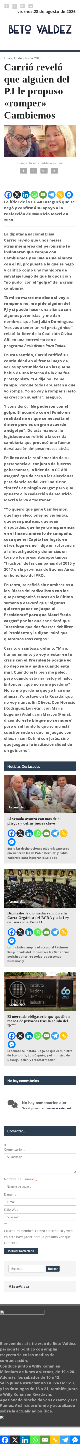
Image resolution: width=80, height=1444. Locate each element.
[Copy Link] (60, 195)
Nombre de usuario (20, 1180)
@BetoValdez (18, 1286)
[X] (17, 195)
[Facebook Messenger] (69, 195)
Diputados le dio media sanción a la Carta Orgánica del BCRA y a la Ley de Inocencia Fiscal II (38, 917)
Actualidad (17, 807)
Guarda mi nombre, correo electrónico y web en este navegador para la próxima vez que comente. (38, 1237)
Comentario (14, 1150)
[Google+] (43, 171)
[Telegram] (52, 195)
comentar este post (58, 1108)
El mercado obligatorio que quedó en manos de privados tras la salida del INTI (38, 1021)
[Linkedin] (26, 195)
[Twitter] (33, 171)
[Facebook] (23, 171)
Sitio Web (11, 1209)
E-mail (10, 1195)
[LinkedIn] (54, 171)
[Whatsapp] (34, 195)
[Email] (43, 195)
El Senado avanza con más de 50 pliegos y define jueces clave (34, 821)
